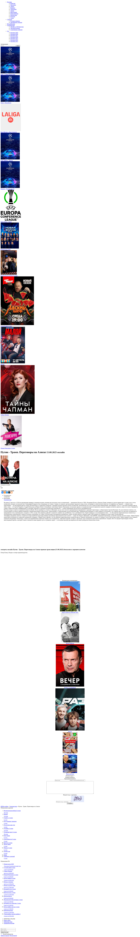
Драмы (12, 10)
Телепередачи (11, 25)
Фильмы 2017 (14, 35)
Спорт (12, 18)
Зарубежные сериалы (16, 22)
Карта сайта (7, 920)
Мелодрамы (13, 12)
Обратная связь (8, 921)
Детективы (13, 9)
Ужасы (12, 6)
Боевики (12, 8)
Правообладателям (9, 923)
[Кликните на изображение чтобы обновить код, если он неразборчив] (77, 801)
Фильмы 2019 (14, 32)
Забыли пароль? (5, 935)
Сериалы (9, 19)
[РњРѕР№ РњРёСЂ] (7, 492)
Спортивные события (16, 29)
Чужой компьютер (8, 934)
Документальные (15, 28)
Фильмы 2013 (14, 41)
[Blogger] (11, 492)
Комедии (12, 3)
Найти (18, 45)
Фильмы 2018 (14, 34)
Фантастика (13, 15)
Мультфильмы (11, 24)
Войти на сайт (4, 932)
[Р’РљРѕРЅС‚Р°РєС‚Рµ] (2, 492)
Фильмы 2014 (14, 40)
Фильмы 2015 (14, 38)
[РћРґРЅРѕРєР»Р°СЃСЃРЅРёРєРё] (5, 492)
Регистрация (13, 935)
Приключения (14, 13)
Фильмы (9, 2)
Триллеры (13, 5)
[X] (9, 492)
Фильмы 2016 (14, 37)
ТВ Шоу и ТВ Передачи (17, 26)
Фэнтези (12, 16)
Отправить (70, 803)
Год (8, 31)
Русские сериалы (15, 21)
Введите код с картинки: (70, 795)
